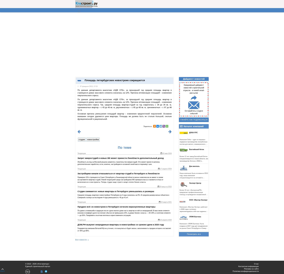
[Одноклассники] (154, 126)
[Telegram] (160, 126)
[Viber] (164, 126)
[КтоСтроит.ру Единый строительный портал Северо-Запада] (87, 6)
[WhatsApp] (167, 126)
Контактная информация (248, 266)
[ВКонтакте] (157, 126)
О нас (256, 264)
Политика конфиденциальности (246, 271)
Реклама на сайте (251, 269)
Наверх (2, 271)
